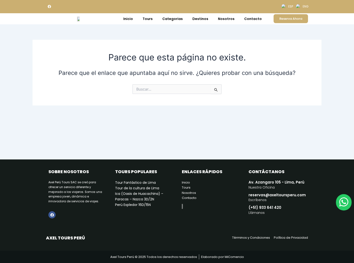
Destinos (200, 18)
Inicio (128, 18)
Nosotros (226, 18)
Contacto (253, 18)
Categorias (172, 18)
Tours (148, 18)
